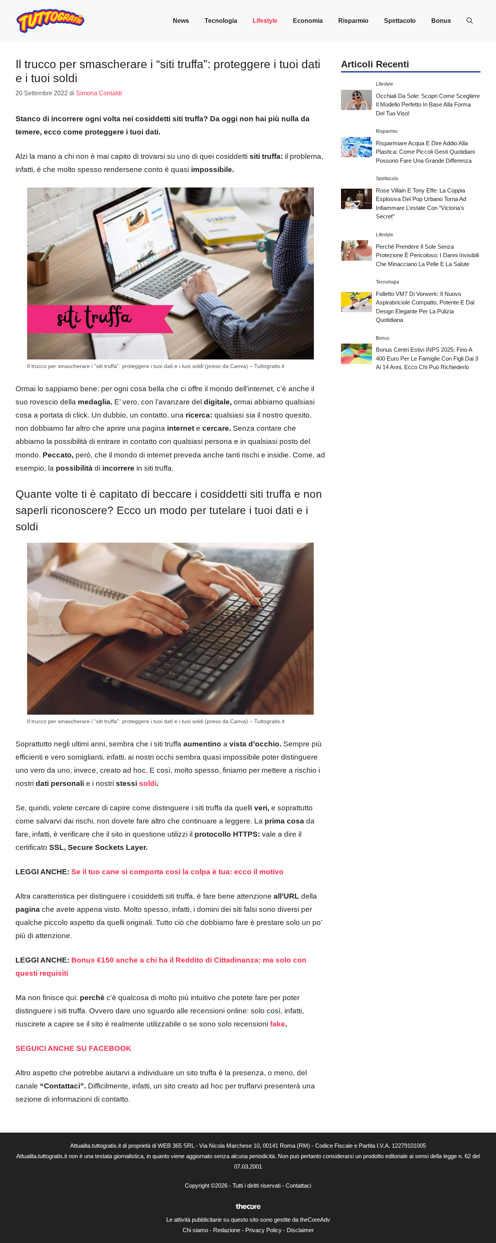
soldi (148, 783)
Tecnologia (221, 20)
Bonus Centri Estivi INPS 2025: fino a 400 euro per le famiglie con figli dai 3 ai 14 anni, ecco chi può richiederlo (427, 358)
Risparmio (353, 20)
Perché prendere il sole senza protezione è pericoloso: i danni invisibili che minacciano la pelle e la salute (427, 255)
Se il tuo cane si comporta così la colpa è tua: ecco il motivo (177, 872)
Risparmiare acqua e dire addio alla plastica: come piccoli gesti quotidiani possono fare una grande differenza (425, 151)
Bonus (441, 20)
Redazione (226, 1230)
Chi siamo (195, 1230)
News (181, 20)
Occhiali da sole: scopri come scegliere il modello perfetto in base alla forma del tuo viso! (428, 104)
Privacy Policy (263, 1230)
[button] (469, 21)
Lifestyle (265, 20)
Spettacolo (400, 20)
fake (277, 1024)
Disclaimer (300, 1230)
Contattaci (298, 1185)
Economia (308, 20)
